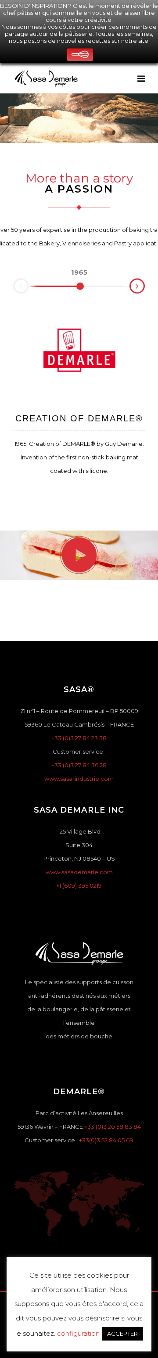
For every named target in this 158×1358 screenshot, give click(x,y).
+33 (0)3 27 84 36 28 (79, 765)
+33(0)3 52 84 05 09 (106, 1140)
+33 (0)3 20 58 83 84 (112, 1126)
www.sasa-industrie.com (79, 778)
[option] (79, 272)
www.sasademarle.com (79, 872)
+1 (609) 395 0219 (79, 885)
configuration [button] (78, 1333)
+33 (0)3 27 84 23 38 (79, 737)
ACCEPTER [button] (122, 1333)
